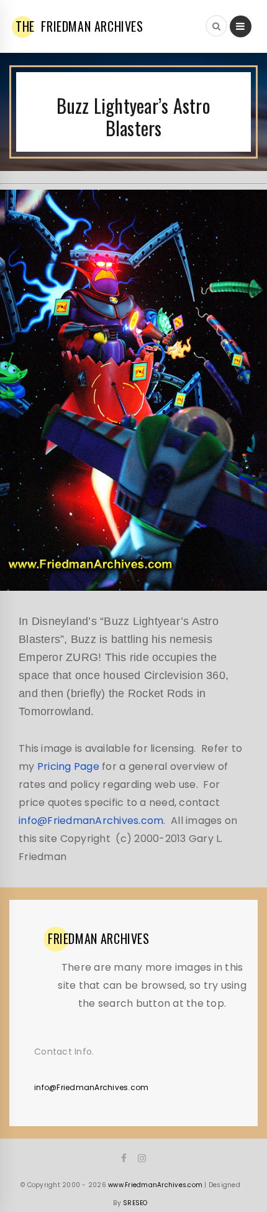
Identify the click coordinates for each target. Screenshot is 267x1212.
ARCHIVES (99, 938)
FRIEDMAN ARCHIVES (79, 26)
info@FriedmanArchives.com (91, 820)
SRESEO (135, 1203)
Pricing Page (68, 766)
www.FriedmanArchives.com (155, 1185)
